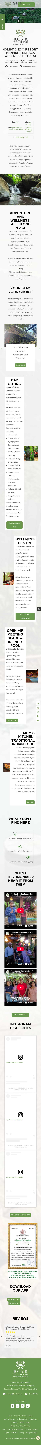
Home (10, 1416)
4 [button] (18, 375)
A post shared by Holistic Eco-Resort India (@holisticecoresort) (20, 1088)
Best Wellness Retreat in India (20, 1426)
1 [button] (9, 375)
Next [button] (39, 349)
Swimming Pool (22, 137)
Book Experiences (9, 1419)
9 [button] (32, 375)
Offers (30, 1416)
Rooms (24, 1416)
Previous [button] (2, 349)
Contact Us (14, 1433)
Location (14, 1422)
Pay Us (7, 1433)
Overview (17, 1416)
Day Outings (28, 123)
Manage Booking (31, 1433)
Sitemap (8, 1438)
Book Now (26, 5)
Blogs (27, 1422)
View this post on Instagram (14, 1062)
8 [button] (29, 375)
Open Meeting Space (28, 130)
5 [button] (20, 375)
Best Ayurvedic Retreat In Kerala (13, 1429)
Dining (21, 1433)
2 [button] (12, 375)
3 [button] (15, 375)
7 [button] (26, 375)
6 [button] (23, 375)
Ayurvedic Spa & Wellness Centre (15, 129)
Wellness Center (22, 1419)
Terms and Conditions (32, 1429)
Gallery (21, 1422)
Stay (17, 122)
